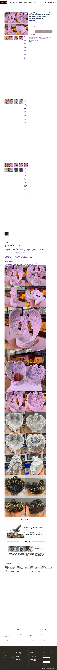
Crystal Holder (35, 40)
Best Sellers (31, 2)
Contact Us (32, 652)
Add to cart (44, 31)
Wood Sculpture (33, 656)
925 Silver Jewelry (33, 659)
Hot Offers (18, 657)
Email (44, 660)
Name (44, 655)
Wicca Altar (25, 2)
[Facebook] (6, 668)
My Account (18, 652)
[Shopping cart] (55, 2)
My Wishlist (18, 653)
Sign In (17, 656)
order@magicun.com (7, 655)
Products (18, 650)
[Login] (53, 2)
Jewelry (20, 2)
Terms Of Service (33, 660)
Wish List (50, 2)
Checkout (18, 659)
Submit (45, 664)
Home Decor (15, 2)
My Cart (17, 655)
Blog (35, 2)
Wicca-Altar (32, 655)
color (30, 24)
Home (11, 2)
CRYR (32, 41)
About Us (31, 650)
